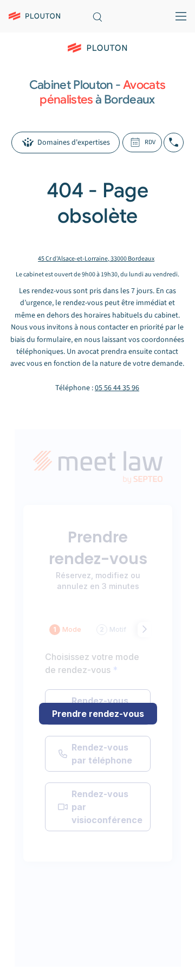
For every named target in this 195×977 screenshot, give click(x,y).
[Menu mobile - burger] (178, 16)
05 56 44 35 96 (117, 388)
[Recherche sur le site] (97, 16)
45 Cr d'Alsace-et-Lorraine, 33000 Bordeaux (96, 258)
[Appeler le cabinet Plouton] (174, 142)
